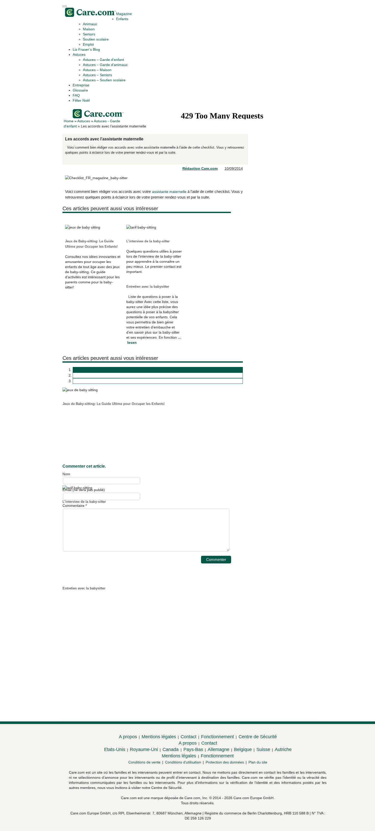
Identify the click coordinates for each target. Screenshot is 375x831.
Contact (188, 736)
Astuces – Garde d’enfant (103, 60)
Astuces (79, 54)
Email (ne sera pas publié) (83, 490)
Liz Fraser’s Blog (86, 49)
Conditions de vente (144, 762)
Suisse (263, 749)
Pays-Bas (193, 749)
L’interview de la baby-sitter (148, 241)
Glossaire (80, 90)
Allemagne (218, 749)
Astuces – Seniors (97, 75)
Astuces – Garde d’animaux (105, 65)
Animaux (90, 24)
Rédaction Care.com (200, 168)
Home (68, 121)
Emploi (88, 44)
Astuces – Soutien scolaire (104, 80)
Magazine (124, 14)
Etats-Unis (114, 749)
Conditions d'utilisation (183, 762)
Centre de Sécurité (258, 736)
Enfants (122, 19)
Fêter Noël (81, 100)
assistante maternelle (169, 192)
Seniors (89, 34)
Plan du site (257, 762)
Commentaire (74, 506)
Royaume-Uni (144, 749)
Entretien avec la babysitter (147, 286)
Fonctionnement (217, 736)
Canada (171, 749)
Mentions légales (159, 736)
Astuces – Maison (97, 70)
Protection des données (225, 762)
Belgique (243, 749)
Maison (89, 29)
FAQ (76, 95)
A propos (128, 736)
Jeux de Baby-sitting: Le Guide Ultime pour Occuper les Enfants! (113, 404)
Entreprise (81, 85)
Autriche (283, 749)
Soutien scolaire (96, 39)
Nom (66, 474)
